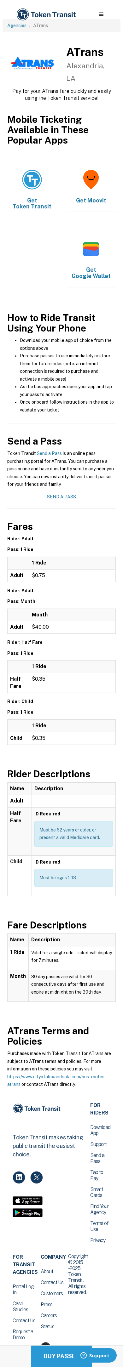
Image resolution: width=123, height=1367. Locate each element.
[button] (101, 14)
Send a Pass (49, 453)
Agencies (16, 25)
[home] (46, 14)
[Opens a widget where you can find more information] (95, 1356)
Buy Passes (61, 1356)
